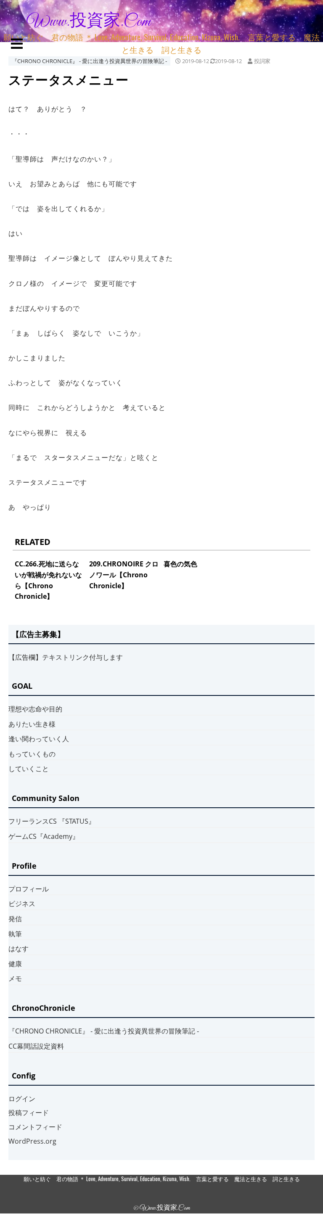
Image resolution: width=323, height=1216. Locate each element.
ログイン (21, 1098)
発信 (15, 918)
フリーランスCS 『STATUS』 (51, 821)
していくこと (28, 768)
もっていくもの (32, 754)
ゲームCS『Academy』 (43, 836)
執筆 (15, 933)
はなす (18, 948)
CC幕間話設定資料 (36, 1046)
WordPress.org (32, 1141)
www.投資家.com (89, 21)
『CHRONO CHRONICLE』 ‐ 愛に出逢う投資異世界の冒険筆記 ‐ (89, 61)
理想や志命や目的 (35, 709)
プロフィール (28, 888)
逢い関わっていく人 (38, 738)
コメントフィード (35, 1126)
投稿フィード (28, 1112)
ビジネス (21, 903)
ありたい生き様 (32, 724)
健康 (15, 963)
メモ (15, 978)
